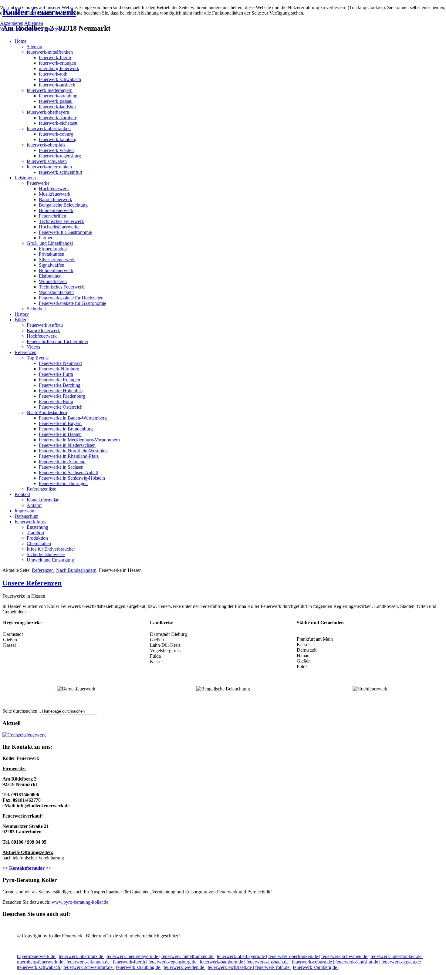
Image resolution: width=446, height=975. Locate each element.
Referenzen (25, 352)
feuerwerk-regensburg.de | (173, 961)
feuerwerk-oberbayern (48, 112)
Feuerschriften (52, 215)
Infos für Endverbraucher (51, 549)
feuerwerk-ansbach (57, 84)
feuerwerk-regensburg (60, 155)
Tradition (35, 532)
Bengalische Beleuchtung (63, 204)
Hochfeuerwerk (54, 188)
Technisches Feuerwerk (61, 221)
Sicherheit (36, 308)
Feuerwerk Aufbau (45, 325)
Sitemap (34, 46)
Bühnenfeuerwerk (56, 210)
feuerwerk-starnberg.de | (316, 967)
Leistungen (25, 177)
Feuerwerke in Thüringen (63, 483)
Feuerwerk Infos (30, 521)
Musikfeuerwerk (54, 194)
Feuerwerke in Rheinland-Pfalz (69, 456)
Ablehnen (33, 23)
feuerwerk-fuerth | (130, 961)
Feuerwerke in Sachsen (61, 467)
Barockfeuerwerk (55, 199)
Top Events (38, 357)
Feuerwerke (38, 183)
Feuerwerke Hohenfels (61, 390)
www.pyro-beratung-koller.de (80, 902)
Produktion (37, 538)
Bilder (20, 319)
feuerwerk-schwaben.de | (345, 956)
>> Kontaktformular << (26, 868)
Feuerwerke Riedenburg (62, 396)
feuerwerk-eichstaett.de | (231, 967)
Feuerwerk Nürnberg (59, 368)
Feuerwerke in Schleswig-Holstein (72, 478)
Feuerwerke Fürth (56, 374)
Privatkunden (51, 254)
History (22, 314)
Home (20, 41)
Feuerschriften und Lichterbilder (57, 341)
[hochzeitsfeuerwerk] (24, 734)
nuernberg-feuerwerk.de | (41, 961)
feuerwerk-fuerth (55, 57)
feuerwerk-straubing (58, 95)
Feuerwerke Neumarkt (60, 363)
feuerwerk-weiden (56, 150)
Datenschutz (26, 516)
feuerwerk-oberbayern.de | (242, 956)
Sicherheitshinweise (46, 554)
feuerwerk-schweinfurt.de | (89, 967)
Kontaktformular (43, 499)
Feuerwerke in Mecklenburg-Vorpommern (79, 439)
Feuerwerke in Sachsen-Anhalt (68, 472)
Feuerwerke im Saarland (62, 461)
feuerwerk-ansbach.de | (268, 961)
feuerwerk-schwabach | (40, 967)
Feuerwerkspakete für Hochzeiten (71, 297)
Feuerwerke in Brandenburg (66, 428)
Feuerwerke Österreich (61, 407)
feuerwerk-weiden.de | (185, 967)
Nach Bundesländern (47, 412)
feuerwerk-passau (56, 101)
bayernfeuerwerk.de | (37, 956)
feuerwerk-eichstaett (58, 123)
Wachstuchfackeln (56, 292)
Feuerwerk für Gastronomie (65, 232)
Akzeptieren (11, 23)
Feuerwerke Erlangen (59, 379)
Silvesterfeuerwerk (57, 259)
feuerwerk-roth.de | (273, 967)
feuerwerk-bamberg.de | (222, 961)
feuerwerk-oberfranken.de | (294, 956)
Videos (33, 346)
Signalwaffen (51, 265)
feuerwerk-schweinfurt (60, 172)
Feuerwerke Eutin (56, 401)
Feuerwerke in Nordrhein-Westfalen (73, 450)
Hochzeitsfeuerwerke (59, 226)
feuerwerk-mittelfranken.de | (188, 956)
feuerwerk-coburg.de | (313, 961)
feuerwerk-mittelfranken (50, 52)
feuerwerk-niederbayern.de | (133, 956)
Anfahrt (34, 505)
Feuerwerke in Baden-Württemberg (73, 417)
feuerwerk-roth (53, 73)
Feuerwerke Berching (59, 385)
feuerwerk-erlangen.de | (89, 961)
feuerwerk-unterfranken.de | (397, 956)
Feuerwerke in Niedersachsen (67, 445)
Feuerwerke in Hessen (60, 434)
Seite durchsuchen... (21, 711)
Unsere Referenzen (32, 583)
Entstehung (37, 527)
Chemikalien (39, 543)
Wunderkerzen (53, 281)
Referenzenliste (41, 488)
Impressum (25, 510)
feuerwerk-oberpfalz (46, 144)
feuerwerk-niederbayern (50, 90)
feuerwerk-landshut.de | (357, 961)
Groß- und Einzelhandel (50, 243)
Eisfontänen (50, 275)
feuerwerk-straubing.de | (139, 967)
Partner (45, 237)
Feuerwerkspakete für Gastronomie (72, 303)
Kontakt (22, 494)
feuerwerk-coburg (56, 134)
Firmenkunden (53, 248)
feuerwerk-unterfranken (49, 166)
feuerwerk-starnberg (58, 117)
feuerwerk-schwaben (47, 161)
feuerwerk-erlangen (57, 63)
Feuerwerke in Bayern (60, 423)
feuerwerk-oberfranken (49, 128)
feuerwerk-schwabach (60, 79)
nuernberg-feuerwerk (59, 68)
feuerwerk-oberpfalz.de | (82, 956)
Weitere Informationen (21, 28)
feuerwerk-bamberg (57, 139)
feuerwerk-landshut (57, 106)
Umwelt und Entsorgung (50, 559)
